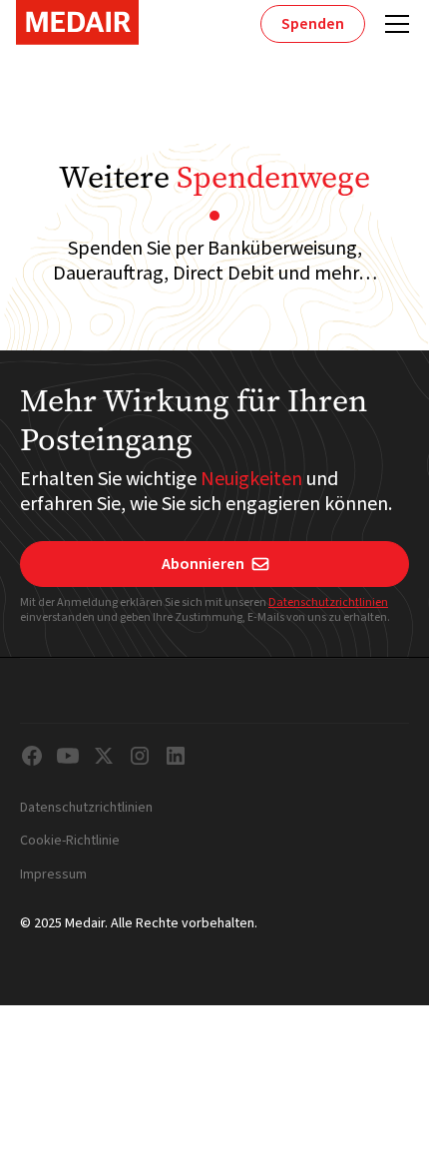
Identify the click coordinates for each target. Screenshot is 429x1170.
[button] (393, 24)
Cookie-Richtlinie (70, 842)
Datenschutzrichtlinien (328, 602)
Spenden (312, 24)
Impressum (53, 875)
